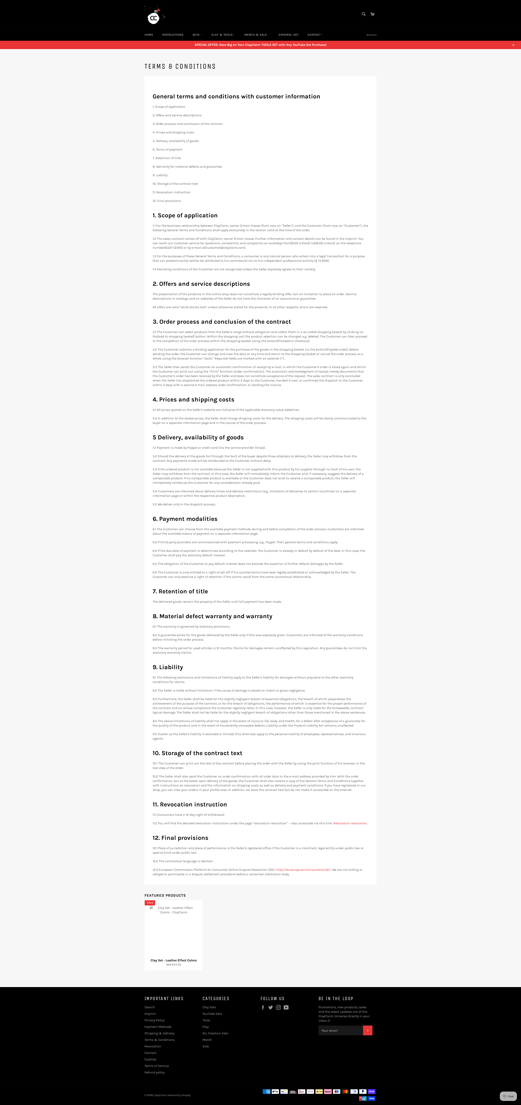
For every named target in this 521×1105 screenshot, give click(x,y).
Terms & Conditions (159, 1040)
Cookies (150, 1059)
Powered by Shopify (178, 1095)
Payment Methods (157, 1027)
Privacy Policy (154, 1020)
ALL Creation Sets (215, 1033)
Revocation (152, 1046)
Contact (315, 34)
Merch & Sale (256, 34)
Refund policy (154, 1072)
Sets (197, 34)
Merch (207, 1040)
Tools (206, 1020)
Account (372, 34)
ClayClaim (160, 1095)
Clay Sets (209, 1007)
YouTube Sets (212, 1014)
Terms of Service (156, 1066)
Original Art (289, 34)
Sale (205, 1046)
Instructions (172, 34)
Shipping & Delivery (159, 1033)
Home (148, 34)
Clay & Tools (222, 34)
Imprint (150, 1014)
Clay (205, 1027)
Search (149, 1007)
